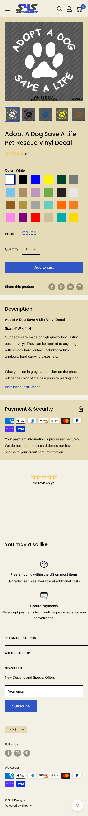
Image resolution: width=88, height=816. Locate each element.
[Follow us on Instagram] (17, 753)
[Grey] (73, 179)
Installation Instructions (22, 387)
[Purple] (23, 217)
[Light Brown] (23, 192)
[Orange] (61, 205)
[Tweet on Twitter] (70, 286)
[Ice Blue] (10, 192)
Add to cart (44, 267)
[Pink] (10, 217)
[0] (79, 9)
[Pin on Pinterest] (61, 286)
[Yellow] (73, 217)
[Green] (61, 179)
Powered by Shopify (18, 805)
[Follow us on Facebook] (8, 753)
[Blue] (35, 179)
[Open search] (59, 9)
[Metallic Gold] (23, 205)
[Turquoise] (61, 217)
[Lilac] (35, 192)
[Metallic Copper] (10, 205)
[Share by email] (79, 286)
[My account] (69, 9)
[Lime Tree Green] (48, 192)
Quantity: (12, 249)
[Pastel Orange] (73, 205)
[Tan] (48, 217)
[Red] (35, 217)
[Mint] (48, 205)
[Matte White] (73, 192)
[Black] (23, 179)
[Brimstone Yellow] (48, 179)
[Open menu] (7, 9)
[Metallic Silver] (35, 205)
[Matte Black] (61, 192)
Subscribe (21, 706)
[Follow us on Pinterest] (26, 753)
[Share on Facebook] (51, 286)
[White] (10, 179)
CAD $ (12, 729)
